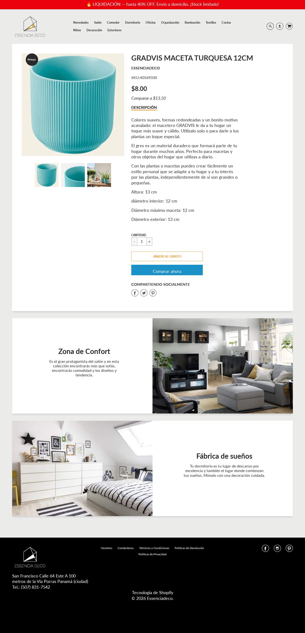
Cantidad (138, 235)
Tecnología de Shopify (152, 592)
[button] (167, 256)
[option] (73, 104)
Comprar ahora (167, 271)
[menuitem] (81, 22)
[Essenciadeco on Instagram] (277, 549)
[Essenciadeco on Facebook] (265, 549)
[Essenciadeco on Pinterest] (289, 549)
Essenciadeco (145, 68)
